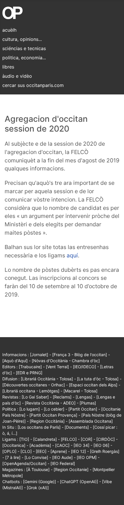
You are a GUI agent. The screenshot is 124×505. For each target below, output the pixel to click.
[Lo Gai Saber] (35, 396)
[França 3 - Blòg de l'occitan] (79, 354)
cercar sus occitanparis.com (33, 85)
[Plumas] (88, 402)
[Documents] (77, 427)
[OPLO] (9, 451)
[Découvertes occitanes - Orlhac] (33, 384)
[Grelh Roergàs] (104, 451)
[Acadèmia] (40, 445)
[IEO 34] (81, 445)
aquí (72, 255)
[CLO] (26, 451)
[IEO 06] (101, 445)
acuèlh (9, 30)
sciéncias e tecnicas (24, 48)
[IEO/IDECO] (84, 366)
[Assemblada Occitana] (91, 421)
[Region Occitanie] (71, 469)
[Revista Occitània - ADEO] (50, 402)
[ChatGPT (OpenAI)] (79, 481)
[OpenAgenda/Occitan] (24, 463)
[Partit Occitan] (82, 409)
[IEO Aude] (62, 457)
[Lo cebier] (54, 409)
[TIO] (24, 439)
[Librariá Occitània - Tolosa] (47, 378)
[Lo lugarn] (29, 409)
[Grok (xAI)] (38, 487)
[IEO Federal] (62, 463)
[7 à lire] (12, 457)
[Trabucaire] (30, 366)
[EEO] (41, 451)
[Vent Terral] (57, 366)
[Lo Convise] (36, 457)
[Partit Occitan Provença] (53, 415)
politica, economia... (24, 57)
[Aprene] (58, 451)
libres (8, 67)
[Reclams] (62, 396)
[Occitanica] (13, 445)
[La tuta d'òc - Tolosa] (98, 378)
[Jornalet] (39, 354)
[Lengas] (84, 396)
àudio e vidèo (17, 76)
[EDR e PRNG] (29, 372)
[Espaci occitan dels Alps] (93, 384)
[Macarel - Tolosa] (80, 390)
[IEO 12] (78, 451)
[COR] (86, 439)
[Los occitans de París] (39, 427)
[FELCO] (69, 439)
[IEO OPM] (87, 457)
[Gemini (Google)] (39, 481)
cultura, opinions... (22, 39)
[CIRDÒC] (105, 439)
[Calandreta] (45, 439)
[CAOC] (62, 445)
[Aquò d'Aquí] (15, 360)
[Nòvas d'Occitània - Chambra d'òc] (66, 360)
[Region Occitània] (47, 421)
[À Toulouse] (38, 469)
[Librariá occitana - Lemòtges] (30, 390)
